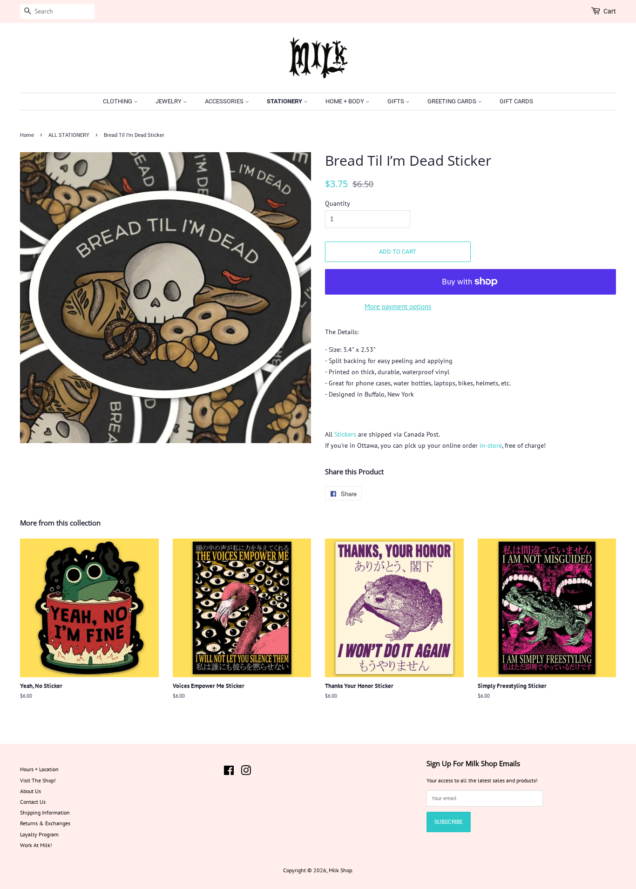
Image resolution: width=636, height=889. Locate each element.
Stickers (345, 434)
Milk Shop (340, 870)
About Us (30, 791)
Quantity (337, 203)
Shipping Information (45, 812)
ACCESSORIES (225, 101)
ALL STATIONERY (68, 135)
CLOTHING (118, 101)
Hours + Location (39, 769)
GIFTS (396, 101)
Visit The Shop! (38, 780)
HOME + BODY (345, 101)
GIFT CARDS (516, 101)
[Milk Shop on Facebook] (228, 772)
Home (27, 135)
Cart (609, 11)
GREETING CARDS (452, 101)
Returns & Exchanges (45, 823)
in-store (491, 445)
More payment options (398, 306)
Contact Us (33, 801)
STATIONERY (285, 101)
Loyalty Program (39, 834)
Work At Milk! (36, 845)
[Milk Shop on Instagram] (246, 772)
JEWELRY (169, 101)
